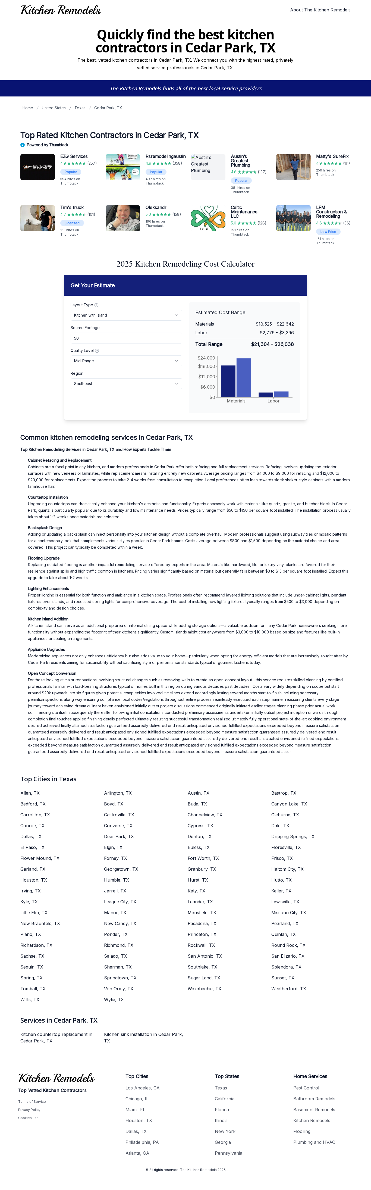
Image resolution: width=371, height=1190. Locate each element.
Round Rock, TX (288, 945)
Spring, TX (31, 977)
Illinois (221, 1120)
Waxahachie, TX (204, 988)
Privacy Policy (29, 1110)
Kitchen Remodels (311, 1120)
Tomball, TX (33, 988)
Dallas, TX (31, 836)
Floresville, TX (286, 847)
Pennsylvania (228, 1153)
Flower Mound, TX (39, 858)
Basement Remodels (314, 1109)
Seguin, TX (31, 967)
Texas (80, 107)
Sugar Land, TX (204, 977)
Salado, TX (115, 956)
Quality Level (82, 350)
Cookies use (28, 1118)
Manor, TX (115, 912)
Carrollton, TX (35, 814)
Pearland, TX (284, 923)
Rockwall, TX (201, 945)
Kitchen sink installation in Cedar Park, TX (143, 1038)
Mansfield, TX (202, 912)
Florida (222, 1109)
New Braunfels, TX (40, 923)
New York (225, 1131)
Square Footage (85, 327)
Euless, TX (199, 847)
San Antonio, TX (205, 956)
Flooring (301, 1131)
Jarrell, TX (115, 891)
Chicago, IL (137, 1098)
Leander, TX (200, 901)
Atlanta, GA (137, 1153)
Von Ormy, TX (118, 988)
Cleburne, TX (285, 814)
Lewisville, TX (285, 901)
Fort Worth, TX (203, 858)
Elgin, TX (113, 847)
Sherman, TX (118, 967)
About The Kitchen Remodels (320, 10)
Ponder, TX (116, 934)
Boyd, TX (113, 804)
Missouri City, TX (288, 912)
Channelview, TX (205, 814)
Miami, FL (135, 1109)
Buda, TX (197, 804)
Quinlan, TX (283, 934)
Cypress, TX (200, 825)
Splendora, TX (286, 967)
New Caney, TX (120, 923)
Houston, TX (33, 880)
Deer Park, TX (119, 836)
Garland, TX (32, 869)
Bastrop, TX (283, 793)
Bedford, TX (33, 804)
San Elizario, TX (287, 956)
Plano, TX (30, 934)
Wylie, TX (114, 999)
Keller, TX (281, 891)
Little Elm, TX (34, 912)
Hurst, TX (198, 880)
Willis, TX (29, 999)
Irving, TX (30, 891)
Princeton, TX (202, 934)
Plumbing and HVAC (314, 1142)
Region (77, 373)
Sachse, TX (32, 956)
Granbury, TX (202, 869)
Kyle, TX (29, 901)
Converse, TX (118, 825)
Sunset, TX (282, 977)
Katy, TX (196, 891)
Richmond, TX (118, 945)
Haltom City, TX (287, 869)
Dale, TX (280, 825)
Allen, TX (30, 793)
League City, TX (120, 901)
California (224, 1098)
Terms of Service (32, 1102)
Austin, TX (198, 793)
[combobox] (126, 315)
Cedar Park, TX (108, 107)
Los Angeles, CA (142, 1088)
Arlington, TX (118, 793)
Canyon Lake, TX (289, 804)
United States (54, 107)
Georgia (223, 1142)
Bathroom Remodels (314, 1098)
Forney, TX (115, 858)
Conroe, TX (32, 825)
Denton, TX (200, 836)
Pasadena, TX (202, 923)
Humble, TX (116, 880)
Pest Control (306, 1088)
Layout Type (82, 304)
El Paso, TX (32, 847)
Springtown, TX (120, 977)
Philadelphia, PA (142, 1142)
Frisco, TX (282, 858)
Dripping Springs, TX (293, 836)
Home (28, 107)
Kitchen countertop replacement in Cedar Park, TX (56, 1038)
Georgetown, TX (121, 869)
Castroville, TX (119, 814)
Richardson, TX (36, 945)
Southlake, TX (202, 967)
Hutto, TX (281, 880)
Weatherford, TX (288, 988)
